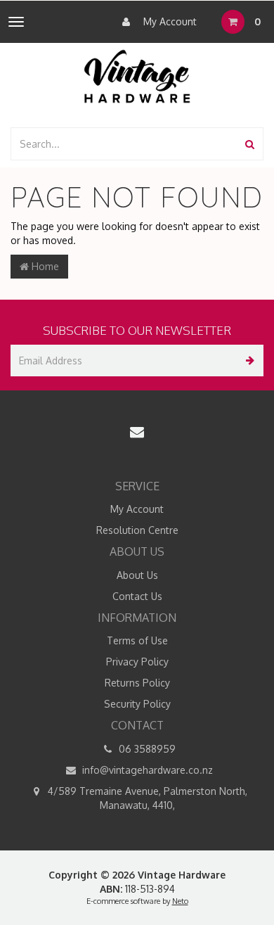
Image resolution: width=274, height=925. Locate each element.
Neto (180, 901)
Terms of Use (137, 640)
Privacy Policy (137, 662)
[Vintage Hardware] (137, 76)
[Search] (250, 144)
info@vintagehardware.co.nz (146, 770)
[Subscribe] (247, 360)
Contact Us (137, 596)
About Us (137, 575)
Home (44, 266)
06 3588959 (146, 749)
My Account (169, 21)
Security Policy (137, 704)
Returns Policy (137, 683)
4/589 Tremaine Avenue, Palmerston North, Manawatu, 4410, (146, 798)
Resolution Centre (137, 530)
